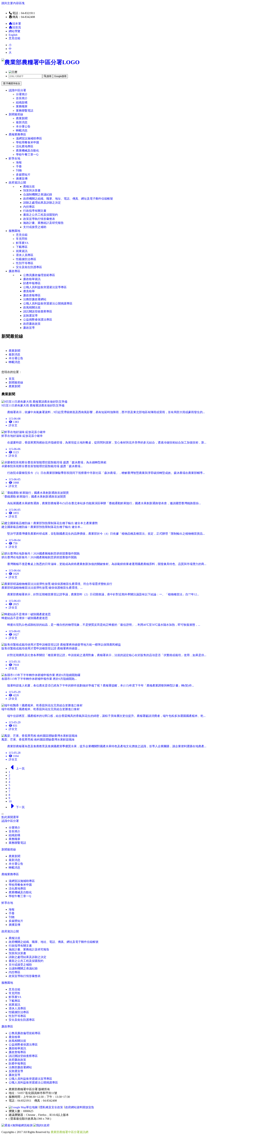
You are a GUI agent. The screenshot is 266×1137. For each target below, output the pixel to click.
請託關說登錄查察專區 (37, 311)
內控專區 (29, 206)
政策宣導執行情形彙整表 (39, 218)
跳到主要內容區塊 (13, 3)
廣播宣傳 (22, 178)
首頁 (11, 378)
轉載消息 (22, 130)
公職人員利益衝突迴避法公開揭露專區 (47, 303)
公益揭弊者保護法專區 (37, 319)
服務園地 (14, 230)
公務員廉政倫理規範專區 (39, 275)
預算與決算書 (32, 190)
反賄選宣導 (30, 315)
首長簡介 (22, 98)
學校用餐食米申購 (27, 142)
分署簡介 (22, 94)
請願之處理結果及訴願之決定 (42, 202)
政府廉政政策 (32, 323)
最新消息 (22, 122)
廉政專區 (14, 271)
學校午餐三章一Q (27, 154)
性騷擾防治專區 (26, 259)
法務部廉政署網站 (34, 299)
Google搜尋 (60, 76)
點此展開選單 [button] (10, 817)
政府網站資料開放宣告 (79, 1107)
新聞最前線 (16, 114)
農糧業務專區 (17, 134)
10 (10, 801)
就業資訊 (22, 251)
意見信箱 (14, 38)
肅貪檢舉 (29, 291)
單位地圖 (32, 1107)
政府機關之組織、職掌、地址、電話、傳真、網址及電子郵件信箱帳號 (68, 198)
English (13, 34)
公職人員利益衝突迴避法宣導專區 (45, 287)
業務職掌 (22, 106)
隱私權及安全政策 (51, 1107)
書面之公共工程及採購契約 (40, 214)
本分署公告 (23, 126)
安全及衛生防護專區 (29, 267)
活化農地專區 (24, 146)
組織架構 (22, 102)
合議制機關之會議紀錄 (37, 194)
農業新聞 (22, 118)
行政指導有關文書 (34, 210)
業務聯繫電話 (24, 110)
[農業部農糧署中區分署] (40, 62)
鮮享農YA (22, 242)
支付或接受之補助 (34, 227)
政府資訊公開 (17, 182)
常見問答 (22, 238)
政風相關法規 (32, 307)
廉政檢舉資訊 (32, 279)
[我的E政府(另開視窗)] (41, 1125)
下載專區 (22, 246)
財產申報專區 (32, 283)
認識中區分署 (17, 90)
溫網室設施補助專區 (29, 138)
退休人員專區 (24, 255)
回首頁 (16, 27)
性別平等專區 (24, 263)
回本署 (16, 23)
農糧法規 (29, 186)
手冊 (19, 166)
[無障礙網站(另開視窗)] (17, 1125)
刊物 (19, 170)
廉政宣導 (29, 327)
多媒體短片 (23, 174)
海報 (19, 162)
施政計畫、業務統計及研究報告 (43, 222)
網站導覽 (14, 31)
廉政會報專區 (32, 295)
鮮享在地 (14, 158)
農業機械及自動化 (27, 150)
